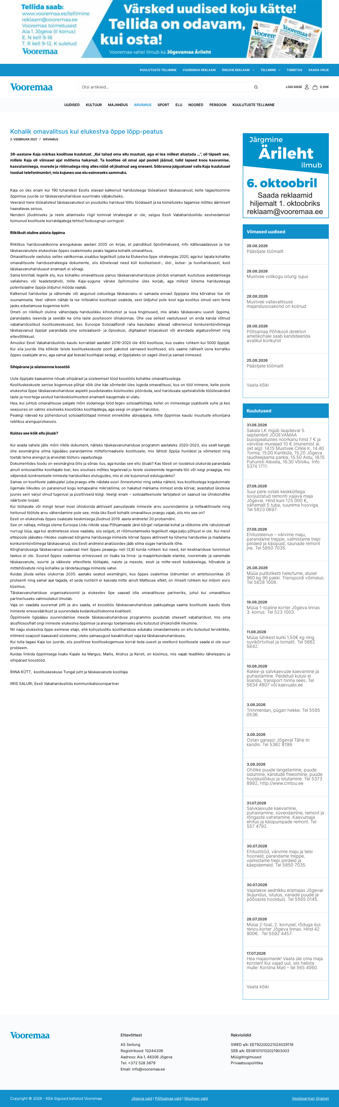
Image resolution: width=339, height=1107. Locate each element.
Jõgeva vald (141, 1098)
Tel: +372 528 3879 (138, 1063)
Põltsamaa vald (168, 1098)
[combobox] (164, 87)
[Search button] (256, 87)
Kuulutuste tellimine (158, 70)
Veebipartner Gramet (310, 1098)
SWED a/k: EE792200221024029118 (262, 1044)
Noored (195, 105)
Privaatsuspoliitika (247, 1063)
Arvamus (142, 105)
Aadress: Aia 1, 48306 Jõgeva (146, 1057)
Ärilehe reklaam (236, 70)
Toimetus (294, 70)
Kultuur (94, 105)
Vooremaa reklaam (199, 70)
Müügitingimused (246, 1057)
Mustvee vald (196, 1098)
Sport (163, 105)
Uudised (72, 105)
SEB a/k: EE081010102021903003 (260, 1050)
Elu (178, 105)
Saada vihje (318, 70)
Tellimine (268, 70)
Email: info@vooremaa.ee (143, 1069)
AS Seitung (130, 1044)
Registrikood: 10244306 (142, 1050)
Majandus (118, 105)
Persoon (217, 105)
